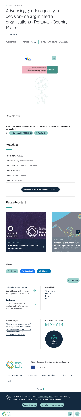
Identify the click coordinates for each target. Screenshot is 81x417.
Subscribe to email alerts (16, 287)
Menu (77, 414)
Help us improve (54, 342)
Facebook (56, 324)
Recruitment (50, 293)
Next (78, 232)
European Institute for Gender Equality (6, 414)
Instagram (61, 324)
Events (48, 298)
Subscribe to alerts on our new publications (40, 190)
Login (10, 381)
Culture (33, 42)
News (47, 296)
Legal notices (32, 375)
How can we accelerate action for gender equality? (23, 246)
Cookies (74, 280)
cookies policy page (45, 397)
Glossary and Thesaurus (15, 334)
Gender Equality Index (14, 332)
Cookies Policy (66, 375)
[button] (12, 271)
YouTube (51, 324)
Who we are (50, 291)
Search (70, 414)
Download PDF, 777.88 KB (22, 133)
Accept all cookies (29, 405)
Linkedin (47, 324)
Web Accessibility (15, 375)
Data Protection (48, 375)
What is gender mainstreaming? (18, 324)
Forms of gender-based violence (18, 329)
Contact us (10, 300)
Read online (42, 133)
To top (39, 389)
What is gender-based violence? (18, 326)
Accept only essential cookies (52, 405)
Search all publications (15, 5)
